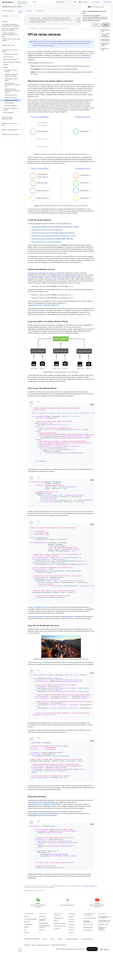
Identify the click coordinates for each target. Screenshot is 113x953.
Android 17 (71, 916)
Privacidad (42, 929)
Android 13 (71, 927)
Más (34, 2)
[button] (10, 45)
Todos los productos (87, 939)
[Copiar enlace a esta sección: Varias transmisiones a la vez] (56, 270)
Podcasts (26, 932)
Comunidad (39, 10)
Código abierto (28, 924)
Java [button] (38, 401)
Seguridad (27, 921)
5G (40, 932)
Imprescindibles (22, 2)
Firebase (60, 939)
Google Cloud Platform (72, 939)
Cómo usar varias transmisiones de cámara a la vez (43, 273)
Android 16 (71, 919)
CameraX (64, 43)
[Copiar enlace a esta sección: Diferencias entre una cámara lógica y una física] (74, 81)
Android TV (57, 928)
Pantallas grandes (58, 918)
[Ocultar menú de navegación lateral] (20, 950)
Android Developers (32, 28)
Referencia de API (88, 924)
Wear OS (56, 921)
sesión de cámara (37, 616)
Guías (20, 10)
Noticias (26, 927)
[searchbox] (11, 16)
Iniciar (106, 25)
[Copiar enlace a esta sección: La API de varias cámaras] (52, 220)
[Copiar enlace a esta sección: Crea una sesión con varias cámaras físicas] (69, 322)
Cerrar (96, 25)
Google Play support (103, 924)
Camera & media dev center (12, 6)
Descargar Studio (88, 927)
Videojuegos (42, 916)
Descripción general (8, 10)
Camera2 (60, 41)
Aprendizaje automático (42, 919)
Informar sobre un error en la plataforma (104, 917)
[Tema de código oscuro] (91, 405)
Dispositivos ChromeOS (60, 923)
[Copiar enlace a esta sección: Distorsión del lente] (47, 797)
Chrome (52, 939)
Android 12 (71, 929)
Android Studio (96, 2)
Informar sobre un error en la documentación (104, 921)
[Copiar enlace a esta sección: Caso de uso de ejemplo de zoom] (60, 626)
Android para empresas (30, 919)
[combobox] (64, 1)
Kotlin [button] (31, 401)
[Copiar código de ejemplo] (93, 405)
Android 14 (71, 924)
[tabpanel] (61, 435)
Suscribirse (92, 949)
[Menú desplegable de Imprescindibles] (29, 2)
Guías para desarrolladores (87, 921)
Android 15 (71, 921)
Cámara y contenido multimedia (44, 926)
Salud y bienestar (43, 923)
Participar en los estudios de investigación (102, 928)
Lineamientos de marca (44, 945)
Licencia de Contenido (89, 886)
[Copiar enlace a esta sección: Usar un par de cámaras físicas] (58, 388)
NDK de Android (87, 930)
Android (26, 916)
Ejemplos (29, 10)
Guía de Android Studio (89, 918)
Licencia (34, 945)
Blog (25, 929)
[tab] (31, 402)
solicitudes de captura (67, 616)
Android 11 (71, 932)
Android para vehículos (60, 926)
